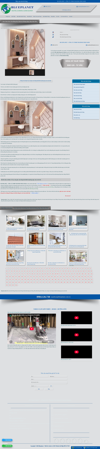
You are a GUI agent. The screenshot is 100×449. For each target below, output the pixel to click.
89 (55, 273)
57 (60, 271)
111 (28, 276)
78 (27, 273)
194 (16, 285)
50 (42, 271)
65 (81, 271)
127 (76, 276)
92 (61, 273)
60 (68, 271)
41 (19, 271)
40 (16, 271)
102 (88, 273)
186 (79, 282)
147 (49, 279)
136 (16, 279)
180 (61, 282)
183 (70, 282)
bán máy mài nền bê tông (47, 199)
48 (37, 271)
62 (73, 271)
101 (85, 273)
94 (66, 273)
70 (6, 273)
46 (32, 271)
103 (91, 273)
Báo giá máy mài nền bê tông (23, 199)
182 (67, 282)
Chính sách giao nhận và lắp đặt (61, 418)
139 (25, 279)
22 (57, 268)
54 (52, 271)
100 (82, 273)
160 (88, 279)
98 (77, 273)
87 (50, 273)
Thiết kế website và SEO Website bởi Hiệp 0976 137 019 (57, 446)
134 (10, 279)
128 (79, 276)
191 (7, 285)
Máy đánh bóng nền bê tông (8, 200)
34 (87, 268)
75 (19, 273)
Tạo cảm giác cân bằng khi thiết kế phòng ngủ (22, 200)
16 (41, 268)
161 (91, 279)
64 (78, 271)
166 (19, 282)
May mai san (52, 171)
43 (24, 271)
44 (27, 271)
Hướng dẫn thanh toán (59, 426)
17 (44, 268)
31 (80, 268)
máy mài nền (33, 200)
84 (42, 273)
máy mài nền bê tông (37, 92)
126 (73, 276)
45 (29, 271)
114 (37, 276)
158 (82, 279)
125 (70, 276)
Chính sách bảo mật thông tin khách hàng (63, 422)
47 (34, 271)
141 (31, 279)
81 (34, 273)
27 (69, 268)
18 (46, 268)
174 (43, 282)
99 (79, 273)
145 (43, 279)
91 (59, 273)
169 (28, 282)
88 (52, 273)
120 (54, 276)
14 (36, 268)
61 (70, 271)
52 (47, 271)
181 (64, 282)
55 (55, 271)
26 (67, 268)
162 (7, 282)
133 (7, 279)
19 (49, 268)
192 (10, 285)
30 (77, 268)
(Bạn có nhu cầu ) (43, 185)
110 (25, 276)
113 (34, 276)
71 (9, 273)
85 (45, 273)
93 (64, 273)
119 (51, 276)
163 (10, 282)
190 (91, 282)
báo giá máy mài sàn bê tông (64, 199)
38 (11, 271)
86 (47, 273)
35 (90, 268)
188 (85, 282)
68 (88, 271)
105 (10, 276)
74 (16, 273)
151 (61, 279)
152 (64, 279)
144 (40, 279)
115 (40, 276)
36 (6, 271)
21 (54, 268)
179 (58, 282)
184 (73, 282)
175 (46, 282)
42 (22, 271)
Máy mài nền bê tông (21, 1)
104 (7, 276)
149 (55, 279)
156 (76, 279)
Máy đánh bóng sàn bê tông (28, 290)
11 (28, 268)
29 (75, 268)
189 (88, 282)
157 (79, 279)
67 (86, 271)
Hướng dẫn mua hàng (59, 429)
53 (50, 271)
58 (63, 271)
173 (40, 282)
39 (14, 271)
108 (19, 276)
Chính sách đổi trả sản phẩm (60, 414)
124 (67, 276)
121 (57, 276)
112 (31, 276)
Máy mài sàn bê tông (20, 98)
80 (32, 273)
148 (52, 279)
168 (25, 282)
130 (85, 276)
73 (14, 273)
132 (91, 276)
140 (28, 279)
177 (52, 282)
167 (22, 282)
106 (13, 276)
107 (16, 276)
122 (60, 276)
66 (83, 271)
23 (59, 268)
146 (46, 279)
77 (24, 273)
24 (62, 268)
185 (76, 282)
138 (22, 279)
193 (13, 285)
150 (58, 279)
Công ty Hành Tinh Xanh (12, 199)
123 (64, 276)
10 (26, 268)
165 (16, 282)
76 (22, 273)
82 (37, 273)
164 (13, 282)
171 (34, 282)
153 (67, 279)
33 (85, 268)
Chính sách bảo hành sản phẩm (61, 411)
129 (82, 276)
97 (74, 273)
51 (45, 271)
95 (69, 273)
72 (11, 273)
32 (82, 268)
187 (82, 282)
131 (88, 276)
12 (31, 268)
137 (19, 279)
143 (37, 279)
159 (85, 279)
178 (55, 282)
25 (64, 268)
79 (29, 273)
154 (70, 279)
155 (73, 279)
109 (22, 276)
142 (34, 279)
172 (37, 282)
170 (31, 282)
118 (48, 276)
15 (39, 268)
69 (91, 271)
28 (72, 268)
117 (45, 276)
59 (65, 271)
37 (9, 271)
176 (49, 282)
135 (13, 279)
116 (42, 276)
